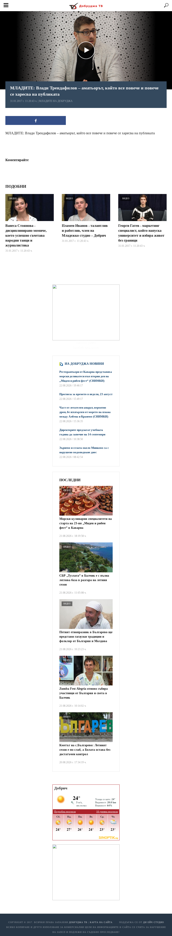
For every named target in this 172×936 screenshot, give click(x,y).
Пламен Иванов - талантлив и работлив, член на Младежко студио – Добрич (85, 230)
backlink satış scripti (86, 347)
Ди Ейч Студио (153, 922)
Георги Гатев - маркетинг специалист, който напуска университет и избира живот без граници (141, 233)
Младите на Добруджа (56, 101)
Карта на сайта (101, 922)
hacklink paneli (86, 342)
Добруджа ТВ (78, 922)
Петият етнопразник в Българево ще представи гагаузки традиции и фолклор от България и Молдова (85, 636)
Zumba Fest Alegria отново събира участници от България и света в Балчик (83, 693)
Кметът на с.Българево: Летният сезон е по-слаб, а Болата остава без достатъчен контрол (84, 750)
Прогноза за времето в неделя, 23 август (85, 394)
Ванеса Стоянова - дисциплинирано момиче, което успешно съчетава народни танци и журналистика (26, 235)
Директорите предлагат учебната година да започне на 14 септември (82, 432)
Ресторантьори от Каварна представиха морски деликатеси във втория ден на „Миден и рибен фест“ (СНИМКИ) (85, 376)
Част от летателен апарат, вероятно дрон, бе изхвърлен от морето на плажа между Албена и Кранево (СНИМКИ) (85, 412)
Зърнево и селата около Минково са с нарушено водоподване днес (84, 450)
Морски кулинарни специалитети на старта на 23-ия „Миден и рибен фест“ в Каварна (85, 523)
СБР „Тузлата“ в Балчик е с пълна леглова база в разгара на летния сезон (84, 580)
